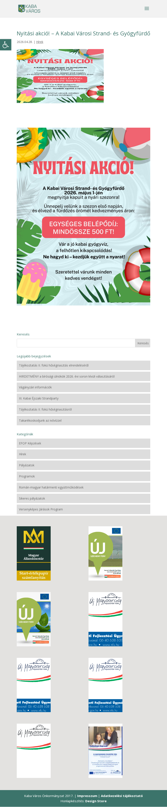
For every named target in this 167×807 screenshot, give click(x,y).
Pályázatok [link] (26, 465)
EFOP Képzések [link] (30, 443)
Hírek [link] (39, 42)
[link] (5, 44)
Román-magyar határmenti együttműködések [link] (51, 487)
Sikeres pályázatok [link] (32, 498)
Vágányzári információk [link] (35, 387)
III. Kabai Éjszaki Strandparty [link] (38, 398)
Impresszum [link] (87, 796)
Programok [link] (27, 476)
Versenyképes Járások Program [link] (41, 509)
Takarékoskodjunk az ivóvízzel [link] (40, 420)
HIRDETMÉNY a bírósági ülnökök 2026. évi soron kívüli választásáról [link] (67, 376)
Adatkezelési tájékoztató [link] (122, 796)
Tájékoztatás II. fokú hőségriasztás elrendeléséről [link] (54, 365)
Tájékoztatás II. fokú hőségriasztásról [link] (45, 409)
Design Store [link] (96, 801)
